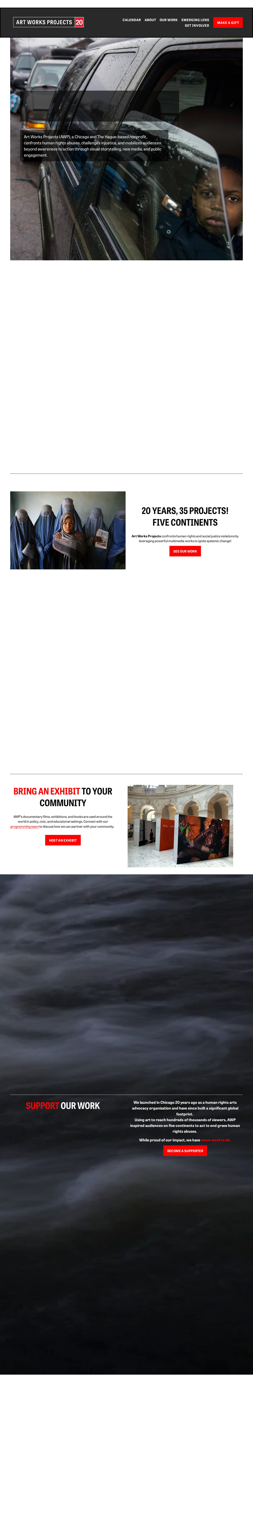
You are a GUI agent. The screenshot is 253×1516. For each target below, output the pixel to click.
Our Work (169, 19)
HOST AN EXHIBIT (63, 840)
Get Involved (197, 25)
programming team (24, 826)
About (150, 19)
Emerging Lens (195, 19)
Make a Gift (228, 22)
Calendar (132, 19)
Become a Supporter (185, 1150)
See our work (185, 551)
